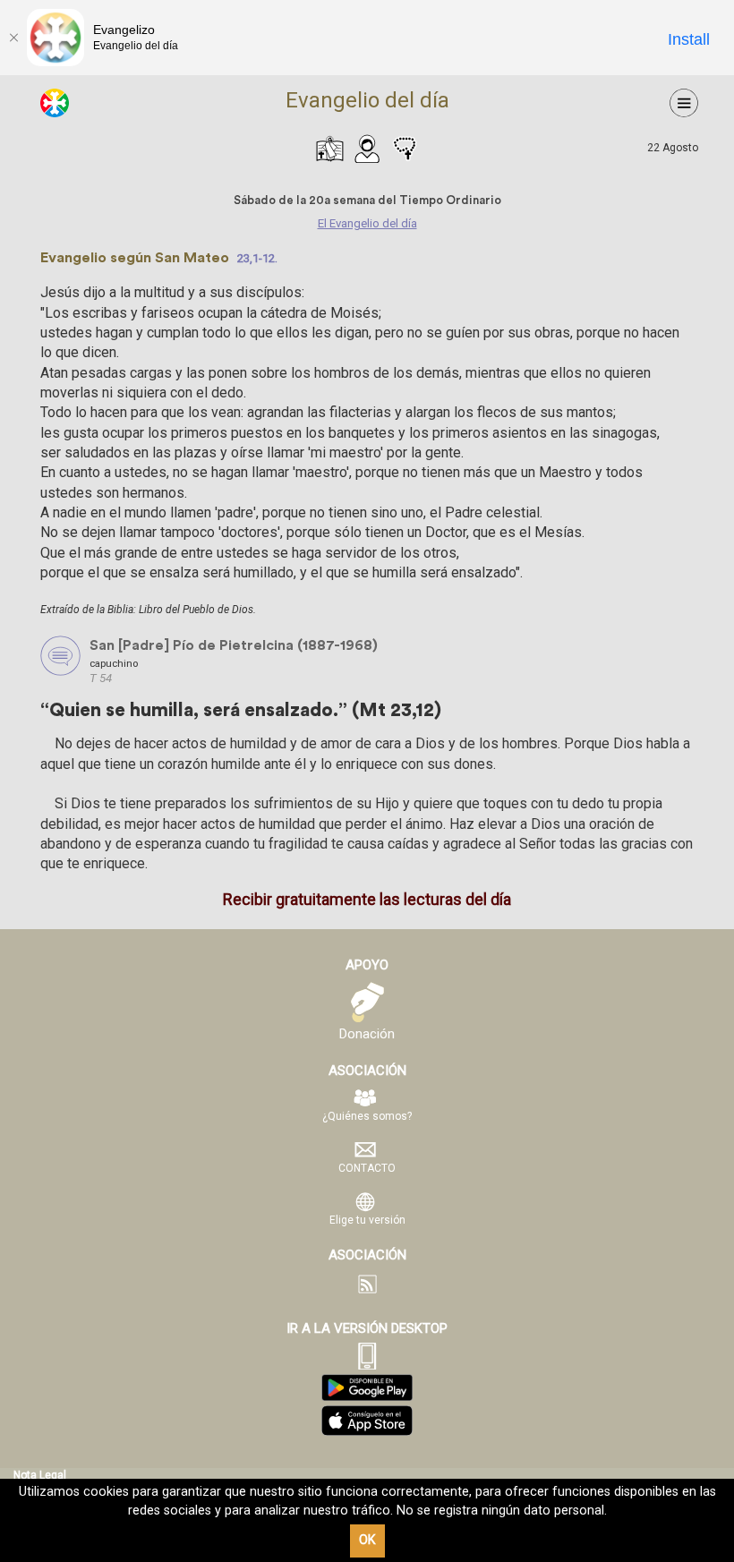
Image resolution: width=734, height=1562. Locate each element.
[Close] (13, 37)
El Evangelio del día (329, 148)
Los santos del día (367, 148)
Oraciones (404, 148)
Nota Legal (39, 1475)
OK (367, 1540)
